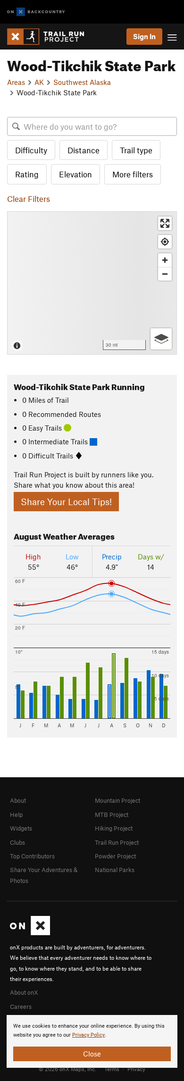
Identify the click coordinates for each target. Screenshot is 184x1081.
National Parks (114, 869)
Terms (111, 1068)
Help (16, 814)
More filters (132, 174)
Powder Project (115, 856)
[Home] (50, 36)
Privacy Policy (88, 1035)
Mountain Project (117, 800)
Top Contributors (32, 856)
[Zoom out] (165, 274)
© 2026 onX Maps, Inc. (67, 1068)
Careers (21, 1006)
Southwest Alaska (82, 82)
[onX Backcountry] (36, 12)
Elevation (75, 174)
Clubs (17, 842)
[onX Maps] (30, 933)
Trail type (136, 150)
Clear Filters (28, 198)
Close (92, 1053)
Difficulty (31, 150)
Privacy (136, 1068)
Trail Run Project (117, 842)
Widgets (21, 828)
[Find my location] (165, 242)
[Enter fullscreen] (165, 223)
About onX (24, 992)
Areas (16, 82)
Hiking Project (114, 828)
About (18, 800)
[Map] (92, 283)
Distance (83, 150)
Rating (27, 174)
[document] (92, 1041)
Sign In (144, 36)
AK (39, 82)
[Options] (161, 338)
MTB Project (111, 814)
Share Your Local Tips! (66, 501)
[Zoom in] (165, 260)
